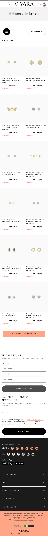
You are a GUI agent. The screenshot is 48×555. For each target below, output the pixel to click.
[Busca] (8, 4)
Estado (5, 364)
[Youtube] (36, 448)
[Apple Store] (19, 463)
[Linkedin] (31, 448)
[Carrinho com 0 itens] (44, 4)
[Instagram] (17, 448)
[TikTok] (26, 448)
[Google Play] (7, 463)
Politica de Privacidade (35, 420)
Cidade (5, 375)
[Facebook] (12, 448)
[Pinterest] (22, 448)
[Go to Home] (24, 4)
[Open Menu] (3, 4)
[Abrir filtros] (6, 31)
